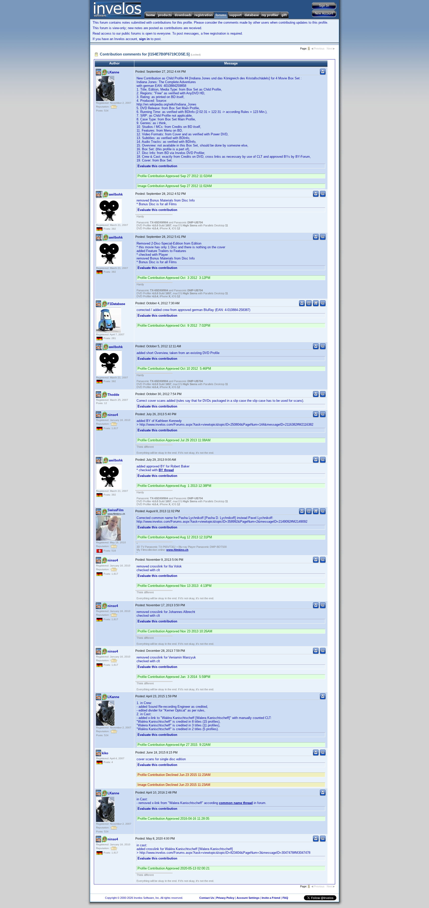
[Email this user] (309, 305)
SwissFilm (115, 510)
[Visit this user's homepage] (316, 305)
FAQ (285, 897)
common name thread (236, 803)
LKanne (113, 72)
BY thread (166, 470)
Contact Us (206, 897)
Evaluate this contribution (157, 166)
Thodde (113, 395)
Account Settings (248, 897)
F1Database (116, 304)
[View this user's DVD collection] (323, 196)
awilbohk (116, 194)
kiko (105, 753)
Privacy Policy (225, 897)
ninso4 (112, 415)
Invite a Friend (271, 897)
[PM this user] (323, 74)
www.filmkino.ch (177, 549)
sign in (144, 39)
